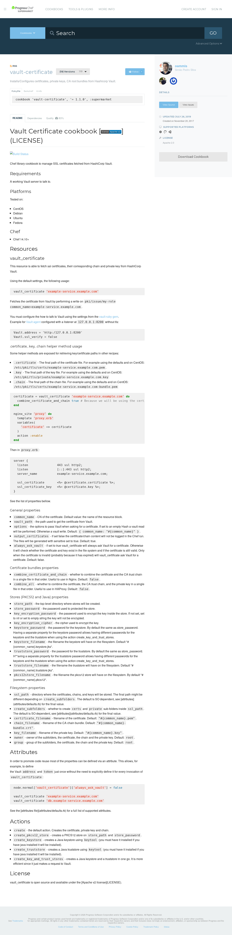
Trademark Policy (151, 926)
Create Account (193, 9)
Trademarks (17, 920)
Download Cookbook (193, 156)
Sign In (217, 9)
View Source (169, 104)
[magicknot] (164, 82)
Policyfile (16, 91)
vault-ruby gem (108, 316)
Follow (137, 71)
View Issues (188, 104)
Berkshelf (28, 91)
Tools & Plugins (81, 9)
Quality (55, 118)
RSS (14, 66)
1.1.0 (71, 71)
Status (166, 926)
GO (213, 33)
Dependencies (34, 118)
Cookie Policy (132, 926)
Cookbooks (54, 9)
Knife (39, 91)
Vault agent (33, 322)
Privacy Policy (115, 926)
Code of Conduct (65, 926)
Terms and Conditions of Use (91, 926)
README (18, 118)
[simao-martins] (175, 82)
